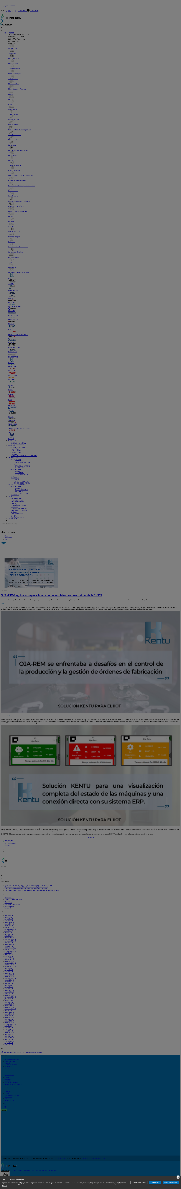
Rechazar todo (155, 1182)
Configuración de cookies (139, 1182)
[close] (178, 1177)
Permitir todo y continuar (170, 1182)
